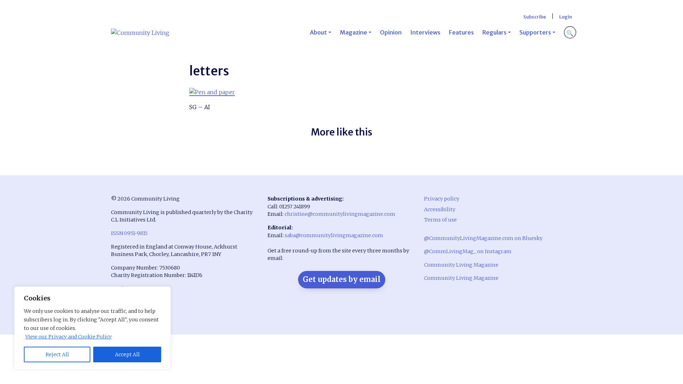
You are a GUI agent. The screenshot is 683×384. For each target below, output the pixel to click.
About (318, 32)
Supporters (535, 32)
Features (461, 32)
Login (565, 17)
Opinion (391, 32)
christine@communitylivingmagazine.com (340, 214)
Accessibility (439, 209)
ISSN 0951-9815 (129, 233)
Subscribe (534, 17)
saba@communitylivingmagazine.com (334, 235)
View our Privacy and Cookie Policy (68, 337)
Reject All (57, 354)
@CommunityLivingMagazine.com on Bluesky (483, 238)
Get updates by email (342, 279)
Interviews (425, 32)
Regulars (494, 32)
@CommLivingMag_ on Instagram (468, 251)
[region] (92, 328)
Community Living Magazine (461, 265)
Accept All (127, 354)
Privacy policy (441, 199)
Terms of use (440, 220)
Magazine (353, 32)
